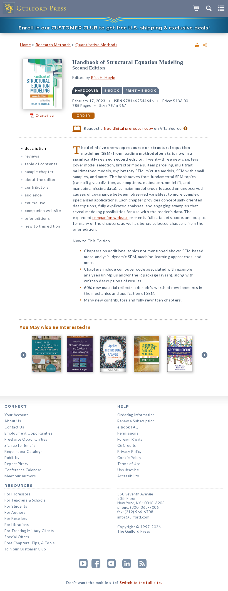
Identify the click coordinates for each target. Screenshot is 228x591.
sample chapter (39, 171)
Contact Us (14, 427)
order (83, 116)
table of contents (41, 163)
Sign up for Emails (19, 445)
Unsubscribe (128, 470)
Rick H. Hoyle (103, 77)
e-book (112, 90)
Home (25, 44)
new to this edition (42, 226)
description (35, 148)
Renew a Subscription (136, 421)
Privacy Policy (129, 451)
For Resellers (15, 518)
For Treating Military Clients (29, 530)
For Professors (17, 494)
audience (33, 195)
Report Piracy (16, 464)
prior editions (37, 218)
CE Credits (126, 445)
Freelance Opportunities (25, 439)
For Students (15, 506)
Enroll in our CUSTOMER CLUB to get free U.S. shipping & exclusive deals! (114, 28)
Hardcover (86, 90)
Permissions (127, 433)
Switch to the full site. (141, 582)
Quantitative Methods (96, 44)
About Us (12, 421)
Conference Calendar (22, 470)
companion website (43, 210)
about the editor (40, 179)
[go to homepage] (35, 8)
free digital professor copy (128, 128)
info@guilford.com (133, 517)
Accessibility (128, 476)
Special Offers (16, 537)
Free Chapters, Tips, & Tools (29, 543)
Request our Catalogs (23, 451)
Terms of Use (128, 464)
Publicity (12, 457)
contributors (36, 187)
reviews (32, 156)
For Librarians (16, 524)
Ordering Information (136, 415)
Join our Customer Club (25, 549)
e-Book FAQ (128, 427)
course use (35, 202)
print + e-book (141, 90)
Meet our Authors (20, 476)
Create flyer (45, 115)
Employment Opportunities (28, 433)
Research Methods (53, 44)
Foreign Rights (129, 439)
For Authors (15, 512)
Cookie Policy (129, 457)
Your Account (16, 415)
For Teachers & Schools (24, 500)
